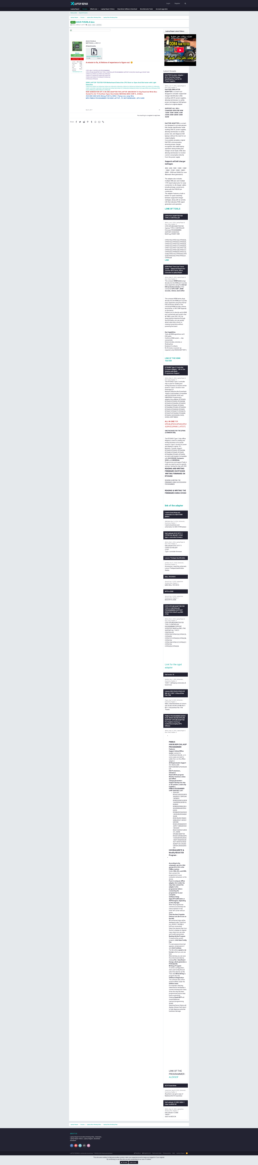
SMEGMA (167, 521)
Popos (166, 700)
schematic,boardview (87, 1153)
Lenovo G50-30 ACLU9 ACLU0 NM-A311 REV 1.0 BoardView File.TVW (175, 693)
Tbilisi (80, 68)
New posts (74, 13)
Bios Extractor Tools (146, 9)
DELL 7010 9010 (170, 577)
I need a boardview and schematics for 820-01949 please (173, 514)
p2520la (99, 25)
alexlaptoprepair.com (77, 71)
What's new (93, 9)
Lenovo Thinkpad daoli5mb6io (175, 558)
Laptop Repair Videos (107, 9)
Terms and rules (156, 1153)
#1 (159, 110)
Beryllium (138, 1153)
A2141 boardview (170, 1085)
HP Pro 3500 (169, 591)
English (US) (147, 1153)
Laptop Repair (75, 9)
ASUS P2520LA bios (83, 22)
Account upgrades (162, 9)
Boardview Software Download (127, 9)
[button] (98, 9)
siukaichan (168, 1090)
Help (173, 1153)
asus (89, 25)
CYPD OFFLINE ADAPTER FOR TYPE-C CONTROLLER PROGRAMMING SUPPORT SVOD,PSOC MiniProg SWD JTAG (175, 610)
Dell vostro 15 (169, 674)
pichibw (167, 563)
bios (94, 25)
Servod (167, 581)
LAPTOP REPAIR (74, 1153)
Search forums (83, 13)
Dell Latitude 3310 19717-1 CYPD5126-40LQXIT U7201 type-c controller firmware (174, 535)
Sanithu (167, 679)
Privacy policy (167, 1153)
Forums (84, 9)
